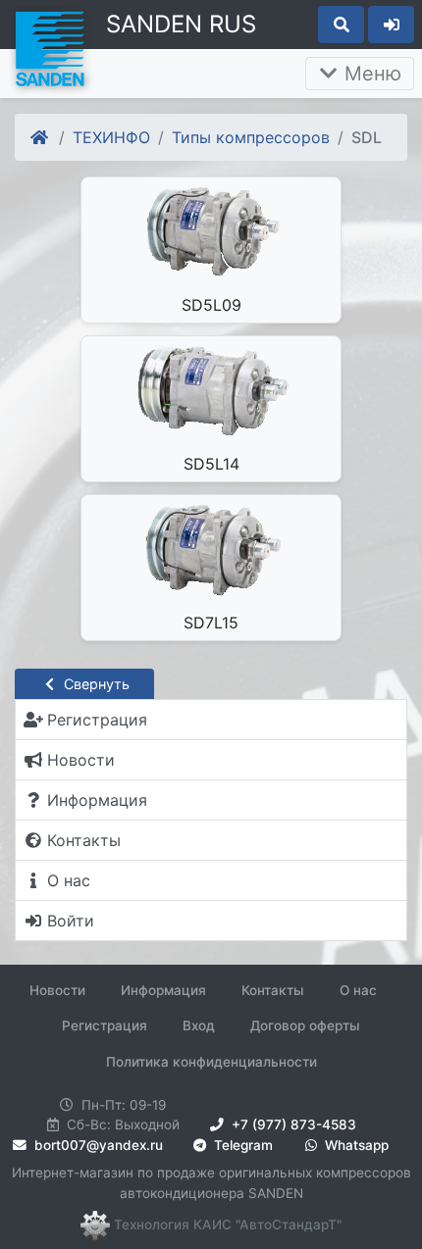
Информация (163, 990)
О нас (358, 990)
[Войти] (391, 24)
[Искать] (341, 24)
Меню (370, 73)
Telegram (241, 1145)
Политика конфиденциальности (211, 1062)
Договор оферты (305, 1025)
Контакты (272, 990)
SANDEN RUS (181, 24)
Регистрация (104, 1025)
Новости (57, 990)
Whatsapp (355, 1145)
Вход (199, 1025)
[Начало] (40, 137)
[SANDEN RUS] (49, 47)
